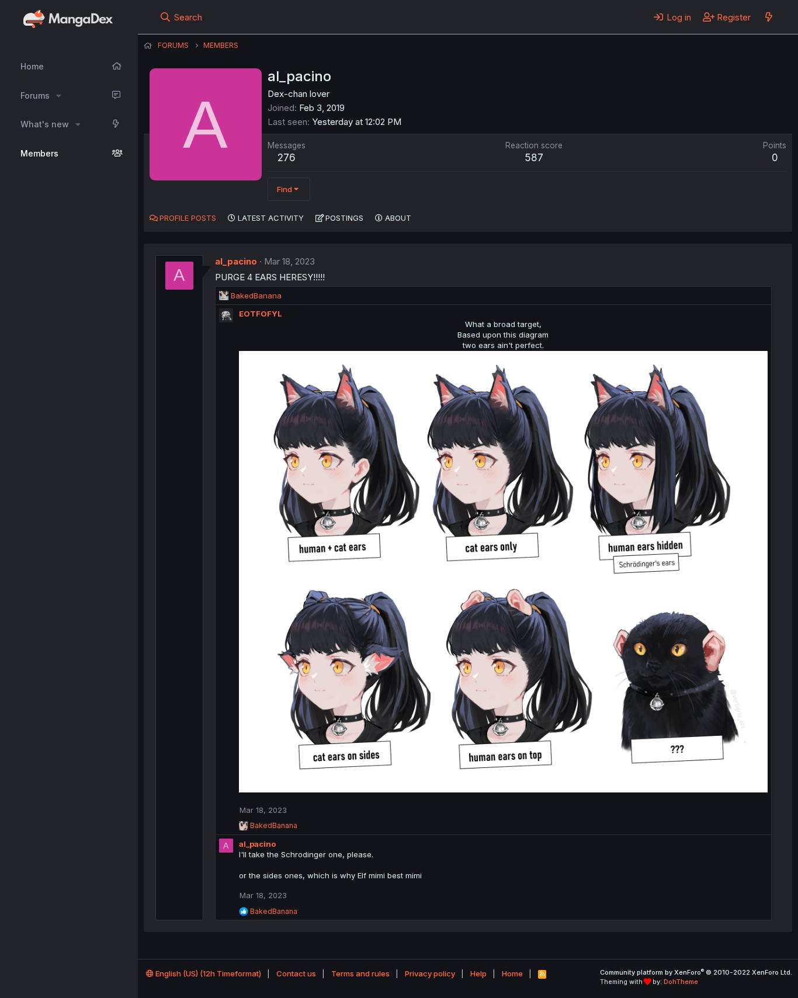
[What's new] (768, 17)
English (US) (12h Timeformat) (207, 973)
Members (39, 153)
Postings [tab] (344, 217)
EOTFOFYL (260, 313)
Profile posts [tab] (187, 217)
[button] (59, 95)
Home (32, 66)
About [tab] (398, 217)
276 (286, 158)
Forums (35, 95)
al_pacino (236, 261)
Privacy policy (430, 973)
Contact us (296, 973)
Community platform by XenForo (696, 972)
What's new (44, 124)
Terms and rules (360, 973)
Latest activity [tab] (271, 217)
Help (478, 973)
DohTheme (681, 982)
